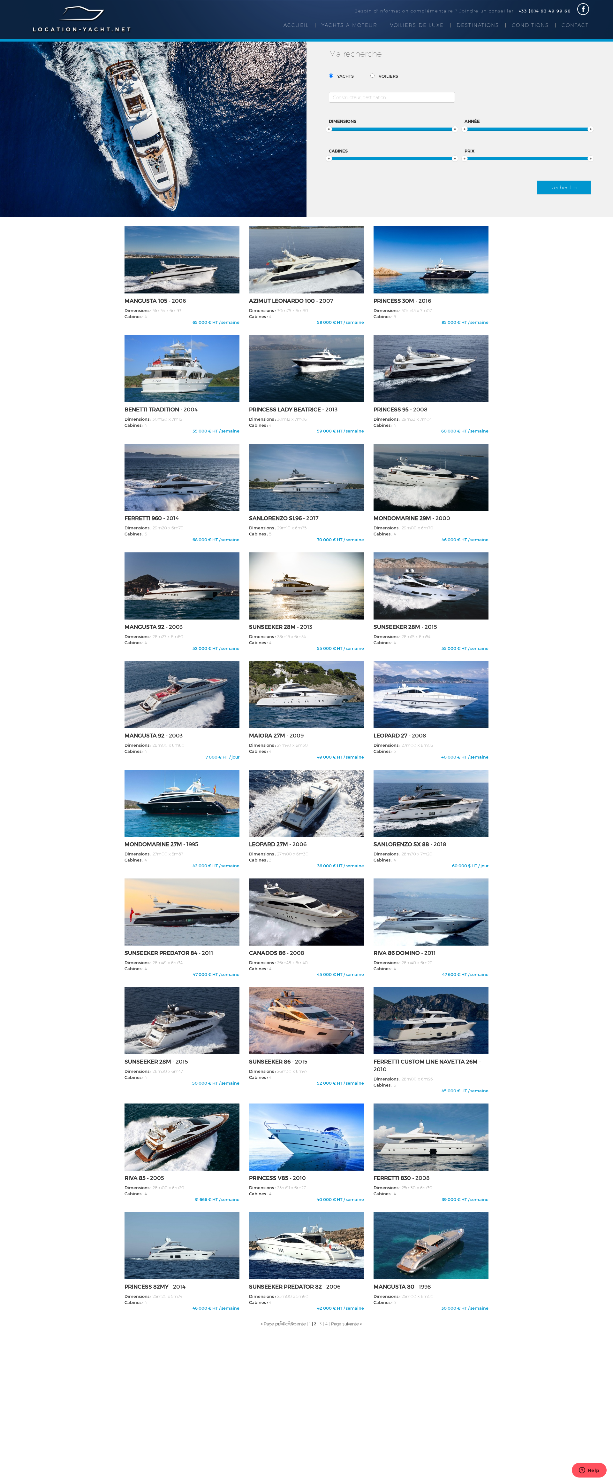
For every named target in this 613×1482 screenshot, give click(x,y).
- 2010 (427, 1065)
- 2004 (161, 409)
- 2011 (169, 952)
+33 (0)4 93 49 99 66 (545, 10)
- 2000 (412, 518)
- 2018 (410, 844)
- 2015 (405, 626)
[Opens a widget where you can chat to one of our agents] (589, 1471)
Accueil (296, 25)
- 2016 (402, 300)
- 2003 (154, 626)
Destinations (478, 25)
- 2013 (293, 409)
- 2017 (284, 518)
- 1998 (402, 1286)
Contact (575, 25)
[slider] (329, 129)
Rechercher (564, 187)
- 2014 (152, 518)
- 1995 (161, 844)
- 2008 (401, 409)
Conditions (530, 25)
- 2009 (276, 735)
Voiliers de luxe (417, 25)
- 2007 (291, 300)
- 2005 (144, 1177)
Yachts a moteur (349, 25)
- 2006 (155, 300)
